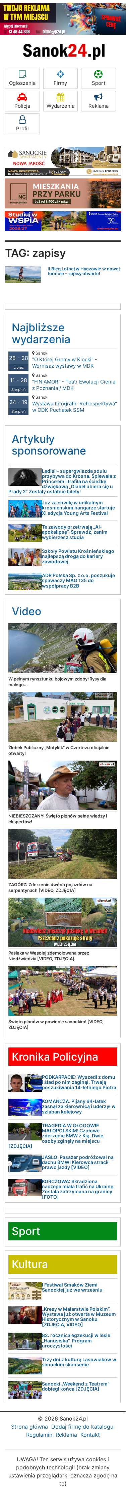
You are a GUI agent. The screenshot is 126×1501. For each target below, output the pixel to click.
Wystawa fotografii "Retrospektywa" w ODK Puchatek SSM (74, 404)
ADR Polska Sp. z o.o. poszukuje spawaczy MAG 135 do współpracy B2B (78, 580)
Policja (22, 106)
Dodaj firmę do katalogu (82, 1426)
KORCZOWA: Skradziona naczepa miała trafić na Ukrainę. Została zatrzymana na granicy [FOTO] (78, 1189)
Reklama (98, 106)
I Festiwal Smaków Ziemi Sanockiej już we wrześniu (72, 1287)
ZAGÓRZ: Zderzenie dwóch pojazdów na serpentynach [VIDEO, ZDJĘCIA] (50, 887)
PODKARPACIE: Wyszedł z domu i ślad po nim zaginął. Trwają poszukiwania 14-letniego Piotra (79, 1082)
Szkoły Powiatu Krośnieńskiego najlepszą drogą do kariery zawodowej (78, 556)
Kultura (30, 1264)
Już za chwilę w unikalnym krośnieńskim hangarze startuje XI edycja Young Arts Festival (78, 508)
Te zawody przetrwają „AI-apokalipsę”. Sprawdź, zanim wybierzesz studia (75, 532)
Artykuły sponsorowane (49, 444)
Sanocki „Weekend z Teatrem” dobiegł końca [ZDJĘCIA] (76, 1386)
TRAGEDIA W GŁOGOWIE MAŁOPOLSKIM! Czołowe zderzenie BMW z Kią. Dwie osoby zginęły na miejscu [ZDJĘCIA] (55, 1136)
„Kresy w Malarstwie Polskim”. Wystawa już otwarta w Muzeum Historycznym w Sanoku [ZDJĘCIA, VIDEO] (79, 1316)
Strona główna (29, 1426)
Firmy (60, 83)
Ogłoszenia (22, 83)
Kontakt (90, 1434)
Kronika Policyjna (55, 1056)
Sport (98, 83)
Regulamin (39, 1434)
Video (26, 611)
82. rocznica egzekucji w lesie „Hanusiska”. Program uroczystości (76, 1340)
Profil (22, 128)
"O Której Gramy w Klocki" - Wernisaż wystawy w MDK (64, 360)
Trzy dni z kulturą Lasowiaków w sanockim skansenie (79, 1362)
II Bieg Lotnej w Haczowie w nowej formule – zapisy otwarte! (84, 271)
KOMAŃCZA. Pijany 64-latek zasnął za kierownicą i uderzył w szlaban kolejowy (79, 1106)
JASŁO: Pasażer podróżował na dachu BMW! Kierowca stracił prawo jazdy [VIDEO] (78, 1162)
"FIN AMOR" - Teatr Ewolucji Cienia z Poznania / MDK (73, 382)
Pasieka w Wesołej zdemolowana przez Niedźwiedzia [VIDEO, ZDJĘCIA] (48, 955)
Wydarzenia (60, 106)
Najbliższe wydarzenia (41, 333)
